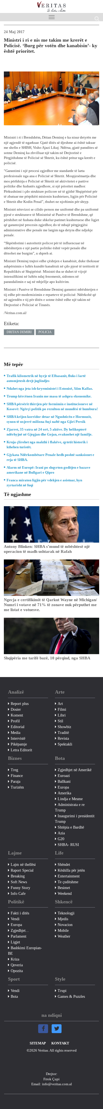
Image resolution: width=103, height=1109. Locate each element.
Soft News (19, 882)
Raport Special (22, 870)
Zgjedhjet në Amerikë (74, 770)
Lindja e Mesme (70, 799)
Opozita (17, 971)
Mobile (63, 930)
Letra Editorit (21, 750)
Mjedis (63, 919)
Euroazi (64, 776)
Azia (61, 833)
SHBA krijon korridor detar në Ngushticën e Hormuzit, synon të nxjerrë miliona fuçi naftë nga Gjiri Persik (49, 419)
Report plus (20, 704)
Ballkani (64, 781)
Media (15, 733)
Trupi (62, 991)
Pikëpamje (19, 744)
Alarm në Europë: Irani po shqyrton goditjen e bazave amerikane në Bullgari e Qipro (48, 469)
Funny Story (20, 888)
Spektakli (65, 744)
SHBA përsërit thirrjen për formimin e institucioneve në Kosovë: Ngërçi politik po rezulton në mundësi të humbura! (52, 406)
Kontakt (60, 1043)
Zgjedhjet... (20, 930)
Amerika (64, 793)
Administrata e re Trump (70, 807)
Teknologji (66, 913)
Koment (17, 715)
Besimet (64, 888)
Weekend (65, 894)
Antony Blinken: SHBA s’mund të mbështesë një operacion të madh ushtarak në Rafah (47, 549)
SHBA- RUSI (68, 845)
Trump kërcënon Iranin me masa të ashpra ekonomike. (49, 396)
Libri (62, 715)
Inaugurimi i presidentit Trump (74, 819)
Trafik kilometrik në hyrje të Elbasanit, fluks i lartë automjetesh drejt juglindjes (46, 378)
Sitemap (38, 1043)
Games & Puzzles (71, 996)
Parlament (18, 936)
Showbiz (64, 727)
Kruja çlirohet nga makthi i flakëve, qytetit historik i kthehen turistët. (47, 444)
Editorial (17, 727)
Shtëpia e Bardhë (71, 827)
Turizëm (17, 787)
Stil (60, 721)
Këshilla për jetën (71, 870)
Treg (14, 770)
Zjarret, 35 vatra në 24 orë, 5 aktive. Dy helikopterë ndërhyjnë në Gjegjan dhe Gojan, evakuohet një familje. (49, 431)
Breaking (18, 876)
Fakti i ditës (20, 913)
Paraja (15, 781)
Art (60, 704)
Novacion (65, 925)
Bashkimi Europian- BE (25, 951)
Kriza (15, 959)
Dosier (16, 709)
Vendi (15, 919)
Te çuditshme (68, 882)
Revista (63, 738)
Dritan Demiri (19, 332)
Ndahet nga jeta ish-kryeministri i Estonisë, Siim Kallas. (50, 388)
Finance (17, 776)
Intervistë (18, 738)
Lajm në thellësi (23, 865)
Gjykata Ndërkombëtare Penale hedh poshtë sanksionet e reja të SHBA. (50, 457)
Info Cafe (18, 894)
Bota (14, 996)
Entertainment (69, 876)
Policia (45, 332)
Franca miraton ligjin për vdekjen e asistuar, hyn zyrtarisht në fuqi (44, 482)
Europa (63, 787)
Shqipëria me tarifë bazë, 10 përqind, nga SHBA (47, 658)
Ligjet (15, 942)
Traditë (63, 733)
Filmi (62, 709)
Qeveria (17, 965)
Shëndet (64, 865)
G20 (61, 839)
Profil (15, 721)
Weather (64, 936)
